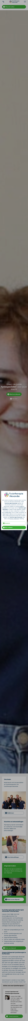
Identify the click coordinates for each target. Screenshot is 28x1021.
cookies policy (8, 512)
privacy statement (14, 518)
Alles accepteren (9, 527)
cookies (21, 506)
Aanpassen (7, 523)
